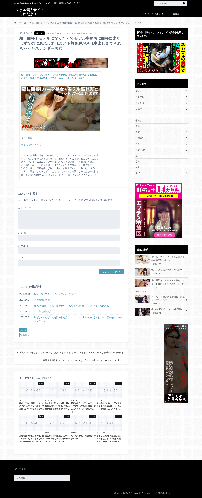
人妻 (137, 132)
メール (23, 245)
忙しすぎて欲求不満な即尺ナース (168, 271)
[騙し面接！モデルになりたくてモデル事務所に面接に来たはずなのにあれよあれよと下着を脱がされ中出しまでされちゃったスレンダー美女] (60, 108)
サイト (22, 258)
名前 (22, 232)
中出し (138, 120)
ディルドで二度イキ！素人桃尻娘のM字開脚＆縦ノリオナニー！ (168, 260)
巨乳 (137, 143)
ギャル (138, 91)
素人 (137, 161)
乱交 (137, 126)
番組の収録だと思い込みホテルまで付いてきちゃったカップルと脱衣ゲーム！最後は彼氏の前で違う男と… (72, 352)
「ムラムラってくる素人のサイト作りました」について (152, 16)
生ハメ (24, 286)
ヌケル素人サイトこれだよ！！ (29, 12)
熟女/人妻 (140, 149)
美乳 (137, 167)
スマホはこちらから (31, 145)
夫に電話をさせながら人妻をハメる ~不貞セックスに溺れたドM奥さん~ (160, 285)
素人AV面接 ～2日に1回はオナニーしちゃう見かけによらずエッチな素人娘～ (72, 305)
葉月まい (26, 335)
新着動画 (175, 14)
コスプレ (139, 97)
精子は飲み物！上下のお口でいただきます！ (56, 294)
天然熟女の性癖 (42, 299)
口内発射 (139, 138)
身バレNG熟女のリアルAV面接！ (168, 311)
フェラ (138, 108)
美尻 (137, 173)
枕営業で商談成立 (43, 311)
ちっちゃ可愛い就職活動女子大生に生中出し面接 (168, 300)
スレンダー (140, 103)
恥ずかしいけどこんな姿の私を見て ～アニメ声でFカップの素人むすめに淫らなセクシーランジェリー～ (78, 319)
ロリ (137, 114)
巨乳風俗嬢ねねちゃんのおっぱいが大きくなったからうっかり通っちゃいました (82, 360)
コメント (24, 207)
